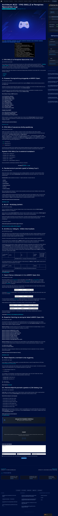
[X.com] (23, 438)
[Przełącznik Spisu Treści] (33, 44)
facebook (4, 124)
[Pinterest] (13, 38)
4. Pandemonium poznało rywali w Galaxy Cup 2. (23, 50)
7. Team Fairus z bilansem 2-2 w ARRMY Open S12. (24, 53)
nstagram (18, 226)
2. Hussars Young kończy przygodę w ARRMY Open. (24, 46)
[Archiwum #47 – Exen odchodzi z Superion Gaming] (5, 477)
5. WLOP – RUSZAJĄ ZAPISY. (20, 51)
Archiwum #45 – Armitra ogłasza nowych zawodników (52, 477)
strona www (8, 226)
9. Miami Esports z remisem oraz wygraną (23, 55)
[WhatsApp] (15, 38)
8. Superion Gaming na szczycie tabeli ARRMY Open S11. (25, 54)
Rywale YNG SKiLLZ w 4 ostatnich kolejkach (23, 49)
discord (3, 226)
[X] (11, 38)
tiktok (15, 226)
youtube (11, 226)
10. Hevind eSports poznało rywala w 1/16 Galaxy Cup (24, 56)
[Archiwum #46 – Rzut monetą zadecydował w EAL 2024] (24, 477)
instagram (15, 314)
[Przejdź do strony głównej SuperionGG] (1, 1)
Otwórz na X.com (52, 44)
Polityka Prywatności (44, 495)
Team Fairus (15, 279)
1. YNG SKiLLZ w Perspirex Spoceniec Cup (22, 45)
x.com (7, 124)
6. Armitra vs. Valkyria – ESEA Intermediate (23, 52)
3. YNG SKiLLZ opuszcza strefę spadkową (22, 48)
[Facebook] (9, 38)
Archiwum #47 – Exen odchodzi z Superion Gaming (14, 477)
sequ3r (24, 432)
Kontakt (42, 497)
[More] (17, 38)
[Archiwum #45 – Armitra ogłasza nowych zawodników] (43, 477)
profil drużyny (20, 314)
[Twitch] (25, 438)
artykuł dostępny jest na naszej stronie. (9, 363)
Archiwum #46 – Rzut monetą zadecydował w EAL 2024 (33, 477)
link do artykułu (36, 279)
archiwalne (11, 478)
